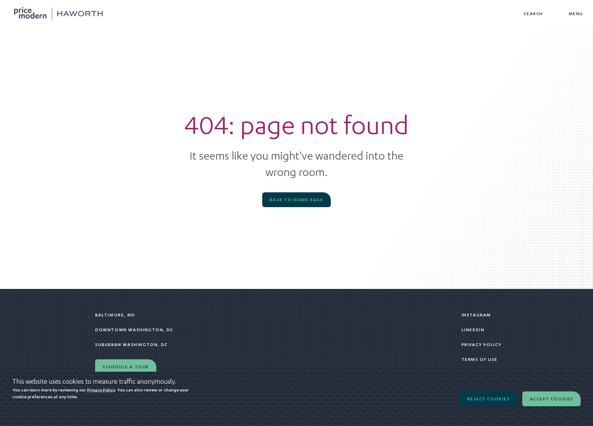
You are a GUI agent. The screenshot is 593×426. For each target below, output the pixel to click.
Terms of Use (479, 359)
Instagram (476, 314)
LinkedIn (473, 329)
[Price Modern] (58, 13)
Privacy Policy (481, 344)
